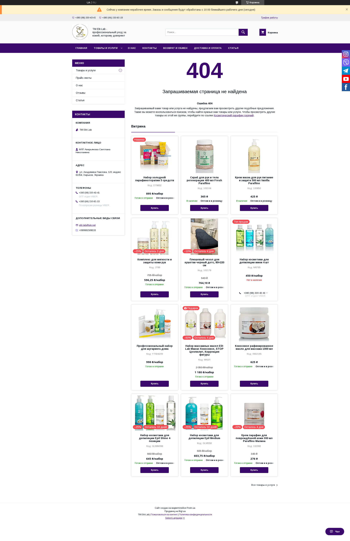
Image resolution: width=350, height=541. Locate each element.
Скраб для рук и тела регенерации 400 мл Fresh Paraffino (204, 180)
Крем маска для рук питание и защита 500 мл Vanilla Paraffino (254, 180)
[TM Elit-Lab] (80, 38)
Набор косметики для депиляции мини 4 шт (254, 261)
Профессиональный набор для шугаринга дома (155, 347)
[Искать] (243, 32)
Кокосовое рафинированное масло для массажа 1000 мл (254, 347)
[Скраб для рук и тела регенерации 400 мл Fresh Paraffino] (204, 154)
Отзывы (80, 92)
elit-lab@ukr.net (87, 225)
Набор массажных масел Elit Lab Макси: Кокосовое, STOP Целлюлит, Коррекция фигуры (204, 350)
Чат (337, 531)
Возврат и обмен (175, 48)
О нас (132, 48)
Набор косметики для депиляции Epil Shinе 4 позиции (154, 438)
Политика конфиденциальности (195, 514)
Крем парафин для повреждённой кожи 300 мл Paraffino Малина (254, 438)
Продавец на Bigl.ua (175, 511)
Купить (154, 208)
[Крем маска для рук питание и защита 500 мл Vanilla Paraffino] (254, 154)
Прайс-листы (84, 77)
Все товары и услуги (263, 485)
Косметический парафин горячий (234, 115)
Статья (233, 48)
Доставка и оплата (207, 48)
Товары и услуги (106, 48)
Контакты (149, 48)
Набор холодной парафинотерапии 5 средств (154, 179)
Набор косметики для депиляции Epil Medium (204, 437)
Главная (81, 48)
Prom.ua (191, 508)
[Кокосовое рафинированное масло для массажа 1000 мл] (254, 323)
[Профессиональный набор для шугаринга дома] (154, 323)
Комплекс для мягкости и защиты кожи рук (154, 261)
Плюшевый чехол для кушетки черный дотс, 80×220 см (204, 262)
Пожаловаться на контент (164, 514)
